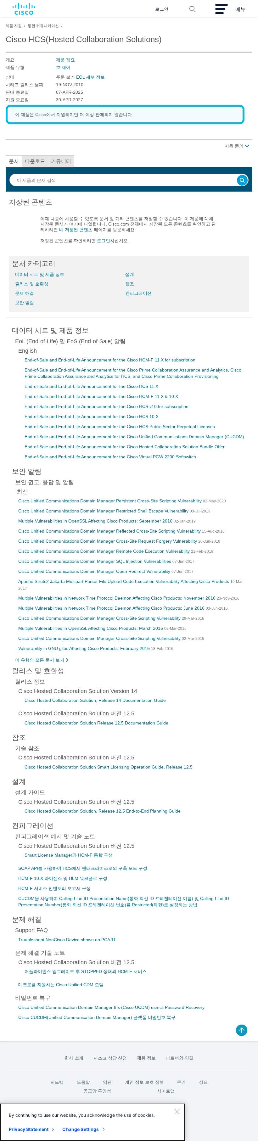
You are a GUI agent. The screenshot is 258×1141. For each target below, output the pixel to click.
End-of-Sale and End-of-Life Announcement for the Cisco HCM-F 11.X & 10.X (101, 396)
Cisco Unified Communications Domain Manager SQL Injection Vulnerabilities (95, 561)
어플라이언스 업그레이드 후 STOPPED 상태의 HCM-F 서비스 (86, 971)
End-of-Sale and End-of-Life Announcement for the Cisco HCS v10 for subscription (106, 406)
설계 (129, 274)
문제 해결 (24, 293)
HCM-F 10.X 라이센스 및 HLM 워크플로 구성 (62, 878)
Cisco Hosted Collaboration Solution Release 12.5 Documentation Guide (96, 722)
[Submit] (242, 181)
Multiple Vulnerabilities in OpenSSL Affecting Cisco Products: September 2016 (96, 520)
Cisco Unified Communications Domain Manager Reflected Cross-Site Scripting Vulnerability (110, 531)
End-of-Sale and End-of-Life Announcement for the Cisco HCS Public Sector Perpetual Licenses (120, 426)
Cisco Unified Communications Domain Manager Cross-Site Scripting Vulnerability (100, 618)
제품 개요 (65, 59)
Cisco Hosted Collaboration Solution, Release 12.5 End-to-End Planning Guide (103, 811)
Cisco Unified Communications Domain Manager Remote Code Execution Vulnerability (104, 551)
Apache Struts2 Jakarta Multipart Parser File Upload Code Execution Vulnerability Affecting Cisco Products (124, 581)
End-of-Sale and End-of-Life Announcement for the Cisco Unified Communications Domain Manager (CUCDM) (134, 436)
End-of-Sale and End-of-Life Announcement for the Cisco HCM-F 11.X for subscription (110, 359)
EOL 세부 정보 (90, 77)
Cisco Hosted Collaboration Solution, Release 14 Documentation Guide (95, 700)
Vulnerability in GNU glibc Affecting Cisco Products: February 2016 (84, 648)
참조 (129, 283)
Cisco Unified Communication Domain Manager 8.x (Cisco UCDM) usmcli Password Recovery (111, 1007)
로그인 (103, 240)
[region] (92, 1122)
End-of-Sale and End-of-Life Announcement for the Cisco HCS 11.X (91, 386)
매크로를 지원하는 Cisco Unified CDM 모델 (61, 984)
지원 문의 (235, 145)
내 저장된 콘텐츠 (76, 229)
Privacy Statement (28, 1129)
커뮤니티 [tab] (61, 161)
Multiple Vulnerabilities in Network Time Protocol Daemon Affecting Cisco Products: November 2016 (117, 598)
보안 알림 (24, 302)
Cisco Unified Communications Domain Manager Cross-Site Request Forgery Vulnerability (108, 541)
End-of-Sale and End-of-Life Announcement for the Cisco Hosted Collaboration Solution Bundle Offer (125, 446)
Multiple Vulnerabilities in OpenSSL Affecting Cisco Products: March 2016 (91, 628)
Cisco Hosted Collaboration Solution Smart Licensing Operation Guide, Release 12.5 (109, 766)
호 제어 (63, 67)
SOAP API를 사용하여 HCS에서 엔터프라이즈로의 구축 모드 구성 (82, 868)
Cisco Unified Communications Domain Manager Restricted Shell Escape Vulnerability (104, 510)
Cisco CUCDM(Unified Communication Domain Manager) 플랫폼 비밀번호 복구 (97, 1017)
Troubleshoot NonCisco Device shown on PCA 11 (67, 939)
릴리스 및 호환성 (31, 283)
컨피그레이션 (138, 293)
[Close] (177, 1111)
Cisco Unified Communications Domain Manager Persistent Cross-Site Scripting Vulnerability (110, 500)
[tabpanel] (129, 224)
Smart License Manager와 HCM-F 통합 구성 (69, 855)
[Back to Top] (241, 1030)
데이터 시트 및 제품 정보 (39, 274)
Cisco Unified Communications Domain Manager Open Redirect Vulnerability (94, 571)
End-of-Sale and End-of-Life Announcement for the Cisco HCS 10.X (92, 416)
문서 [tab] (14, 161)
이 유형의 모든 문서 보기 (39, 660)
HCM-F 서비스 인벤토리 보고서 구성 (54, 888)
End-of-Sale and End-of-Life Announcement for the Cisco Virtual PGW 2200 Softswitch (110, 456)
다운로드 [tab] (35, 161)
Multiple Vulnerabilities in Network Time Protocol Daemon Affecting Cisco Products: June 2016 (112, 608)
